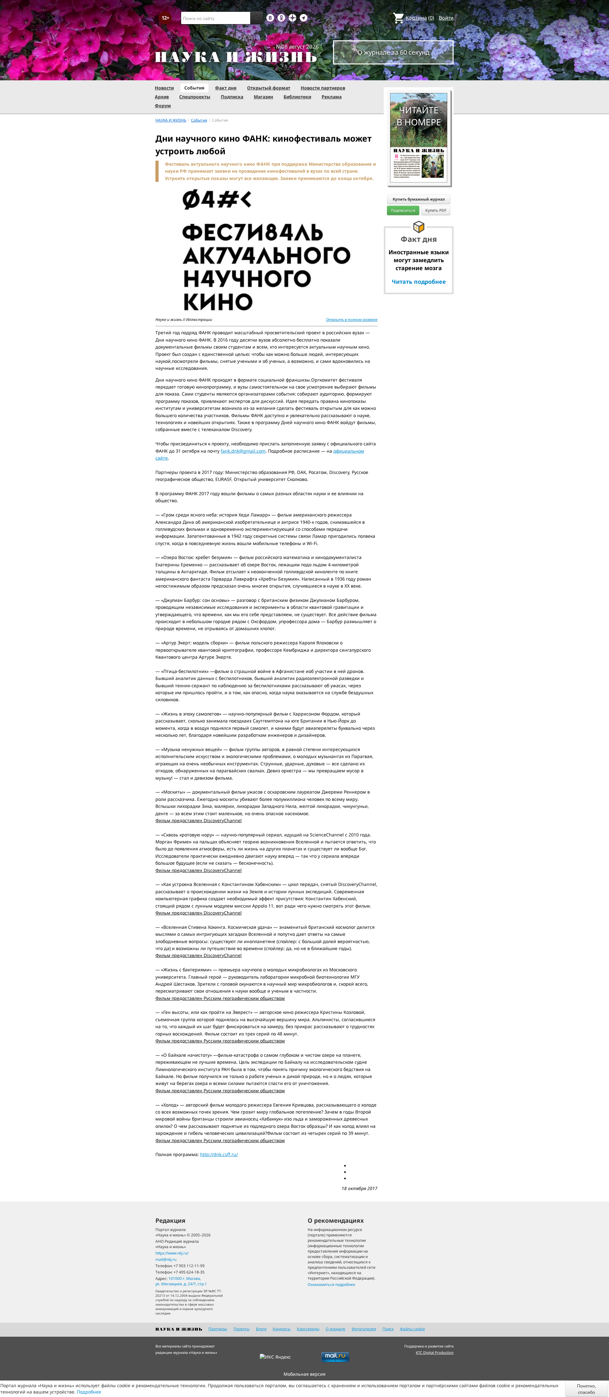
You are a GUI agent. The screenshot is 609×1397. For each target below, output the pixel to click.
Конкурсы (282, 1329)
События (194, 88)
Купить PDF (435, 210)
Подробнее (89, 1392)
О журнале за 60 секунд (393, 52)
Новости (164, 88)
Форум (163, 106)
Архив (162, 97)
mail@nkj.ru (165, 1259)
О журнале (335, 1329)
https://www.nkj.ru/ (171, 1253)
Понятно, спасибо (586, 1388)
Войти (446, 17)
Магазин (263, 97)
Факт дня (226, 88)
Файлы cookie (412, 1329)
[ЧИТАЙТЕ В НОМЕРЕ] (418, 75)
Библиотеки (297, 97)
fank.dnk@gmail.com (243, 451)
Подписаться (403, 210)
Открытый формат (268, 88)
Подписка (232, 97)
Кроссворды (308, 1329)
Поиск (388, 1329)
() (420, 17)
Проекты (241, 1329)
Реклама (332, 97)
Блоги (261, 1329)
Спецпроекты (194, 97)
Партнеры (217, 1329)
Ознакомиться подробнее (331, 1284)
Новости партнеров (323, 88)
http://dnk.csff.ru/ (219, 1154)
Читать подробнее (419, 281)
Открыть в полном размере (351, 319)
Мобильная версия (304, 1374)
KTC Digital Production (435, 1352)
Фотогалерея (364, 1329)
